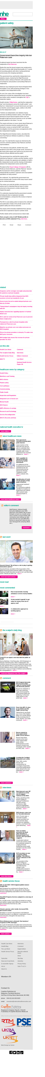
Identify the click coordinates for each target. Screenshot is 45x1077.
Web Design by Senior (7, 1045)
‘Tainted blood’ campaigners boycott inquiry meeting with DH (16, 307)
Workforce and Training (7, 376)
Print (4, 225)
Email (11, 225)
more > (26, 454)
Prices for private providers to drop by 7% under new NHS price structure (16, 333)
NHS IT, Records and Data (8, 418)
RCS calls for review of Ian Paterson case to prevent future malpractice (16, 318)
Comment (28, 225)
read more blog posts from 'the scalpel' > (13, 673)
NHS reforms (4, 379)
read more (3, 893)
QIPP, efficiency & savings (8, 408)
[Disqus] (16, 256)
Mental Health (4, 402)
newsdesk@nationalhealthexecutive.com (19, 1001)
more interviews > (6, 876)
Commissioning (5, 389)
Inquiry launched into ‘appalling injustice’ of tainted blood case (15, 312)
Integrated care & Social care (9, 398)
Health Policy (4, 373)
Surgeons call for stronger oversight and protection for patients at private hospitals (16, 292)
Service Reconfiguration (7, 414)
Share (19, 225)
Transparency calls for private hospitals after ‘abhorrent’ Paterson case (14, 323)
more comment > (6, 783)
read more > (26, 527)
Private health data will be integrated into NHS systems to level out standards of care (14, 297)
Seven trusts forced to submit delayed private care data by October (16, 302)
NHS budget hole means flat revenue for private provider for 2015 (14, 338)
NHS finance (4, 405)
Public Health (4, 392)
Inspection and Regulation (8, 395)
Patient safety (4, 382)
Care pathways (4, 386)
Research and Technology (8, 411)
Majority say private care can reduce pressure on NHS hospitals (15, 328)
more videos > (5, 431)
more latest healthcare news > (10, 499)
